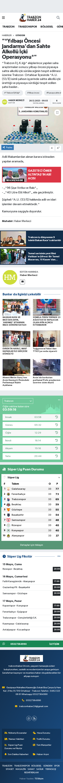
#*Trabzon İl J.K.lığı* (12, 93)
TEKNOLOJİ (50, 769)
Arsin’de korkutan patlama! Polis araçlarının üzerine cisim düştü (46, 380)
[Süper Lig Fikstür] (58, 556)
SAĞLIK (39, 769)
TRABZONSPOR (27, 26)
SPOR (57, 766)
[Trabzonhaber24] (30, 17)
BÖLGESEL (47, 26)
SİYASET (10, 769)
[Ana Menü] (3, 18)
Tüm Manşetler (43, 745)
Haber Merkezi (28, 275)
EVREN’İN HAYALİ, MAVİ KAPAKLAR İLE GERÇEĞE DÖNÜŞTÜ (15, 351)
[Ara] (58, 18)
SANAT (31, 769)
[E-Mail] (22, 281)
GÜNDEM (20, 35)
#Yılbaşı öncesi (33, 93)
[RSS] (34, 718)
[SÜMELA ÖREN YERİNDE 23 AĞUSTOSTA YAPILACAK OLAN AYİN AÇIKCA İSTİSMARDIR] (47, 307)
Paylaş (9, 147)
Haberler (7, 35)
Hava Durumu (43, 733)
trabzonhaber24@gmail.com (33, 706)
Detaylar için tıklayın (31, 545)
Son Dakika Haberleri (18, 754)
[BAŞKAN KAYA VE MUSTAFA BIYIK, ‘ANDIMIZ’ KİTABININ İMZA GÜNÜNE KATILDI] (16, 307)
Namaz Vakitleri (16, 739)
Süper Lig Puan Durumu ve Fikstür (14, 747)
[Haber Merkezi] (10, 277)
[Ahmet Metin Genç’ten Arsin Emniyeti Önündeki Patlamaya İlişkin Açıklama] (16, 367)
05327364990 (33, 700)
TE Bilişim (39, 778)
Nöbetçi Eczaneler (17, 733)
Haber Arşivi (43, 754)
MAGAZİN (21, 769)
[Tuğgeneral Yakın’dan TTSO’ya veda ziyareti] (47, 338)
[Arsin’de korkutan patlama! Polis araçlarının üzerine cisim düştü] (47, 367)
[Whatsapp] (28, 718)
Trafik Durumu (43, 739)
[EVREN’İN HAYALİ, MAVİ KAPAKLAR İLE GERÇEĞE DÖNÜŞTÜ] (16, 338)
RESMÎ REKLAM (31, 772)
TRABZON (8, 26)
